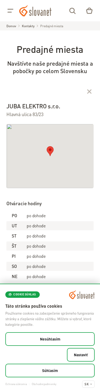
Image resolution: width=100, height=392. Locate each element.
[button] (50, 151)
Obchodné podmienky (44, 384)
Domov (11, 26)
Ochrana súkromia (16, 384)
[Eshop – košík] (89, 10)
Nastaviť (81, 354)
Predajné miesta (51, 26)
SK (87, 384)
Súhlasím (50, 370)
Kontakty (28, 26)
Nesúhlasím (50, 338)
